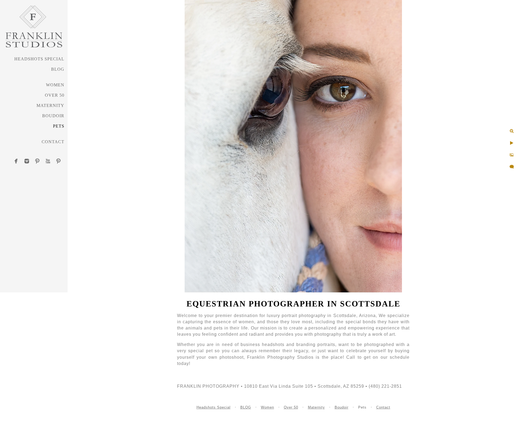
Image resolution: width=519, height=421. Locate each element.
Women (55, 85)
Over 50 (54, 95)
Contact (53, 141)
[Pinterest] (37, 161)
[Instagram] (26, 161)
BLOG (57, 69)
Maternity (50, 105)
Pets (58, 126)
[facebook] (16, 161)
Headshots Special (39, 59)
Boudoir (53, 115)
